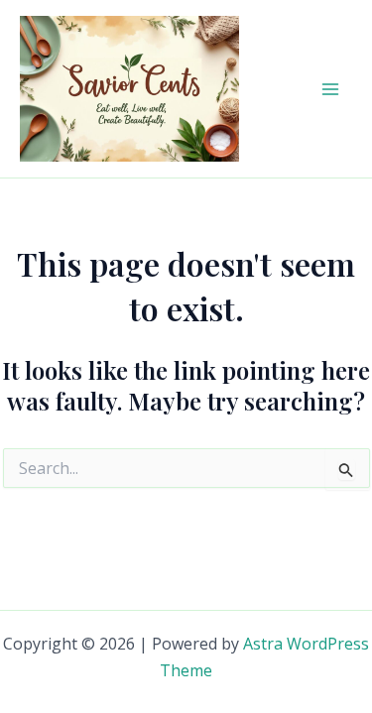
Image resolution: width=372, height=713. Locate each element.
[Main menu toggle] (330, 89)
